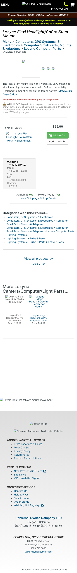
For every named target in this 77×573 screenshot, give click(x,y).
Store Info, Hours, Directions (38, 551)
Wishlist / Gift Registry (27, 505)
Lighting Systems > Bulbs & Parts (25, 238)
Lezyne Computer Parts (42, 48)
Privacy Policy (22, 451)
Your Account (22, 498)
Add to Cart (59, 135)
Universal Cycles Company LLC (38, 518)
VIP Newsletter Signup (27, 478)
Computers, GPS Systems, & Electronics (29, 217)
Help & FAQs (21, 494)
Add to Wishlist (57, 141)
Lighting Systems (16, 234)
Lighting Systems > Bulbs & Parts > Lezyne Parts (35, 241)
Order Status (21, 501)
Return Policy (21, 454)
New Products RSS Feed (28, 470)
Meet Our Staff (22, 447)
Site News (20, 474)
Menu (7, 41)
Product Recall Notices (27, 458)
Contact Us (20, 490)
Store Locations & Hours (28, 443)
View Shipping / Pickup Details (38, 198)
